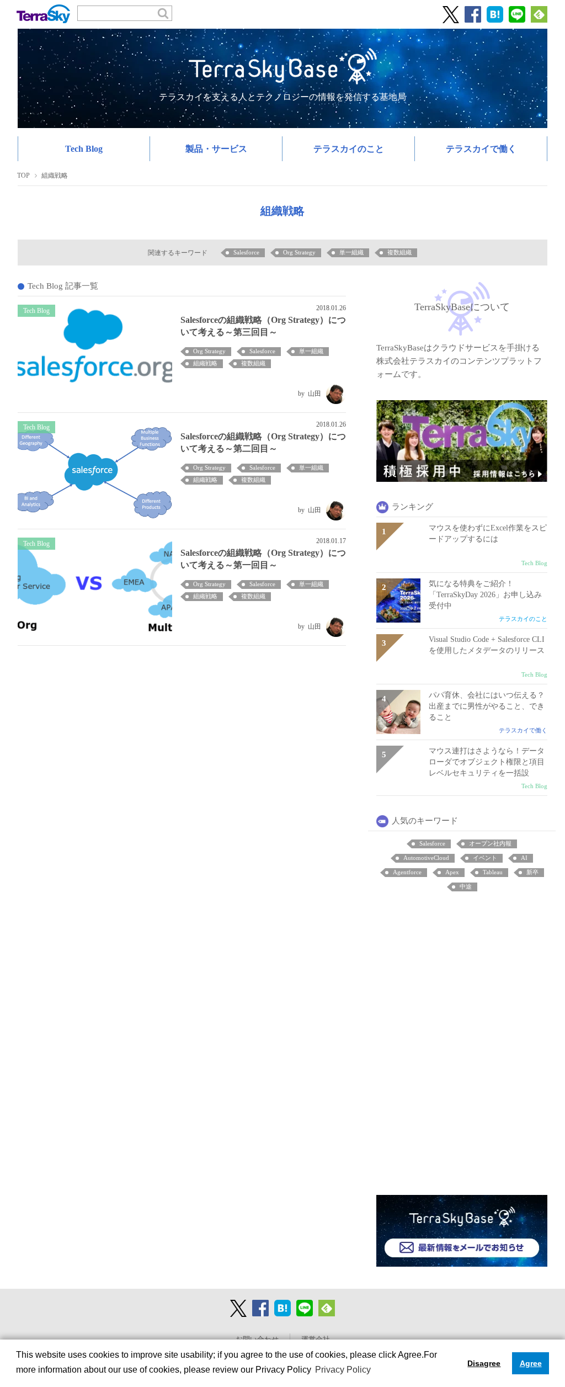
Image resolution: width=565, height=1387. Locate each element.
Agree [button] (531, 1363)
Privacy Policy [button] (343, 1369)
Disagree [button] (483, 1363)
